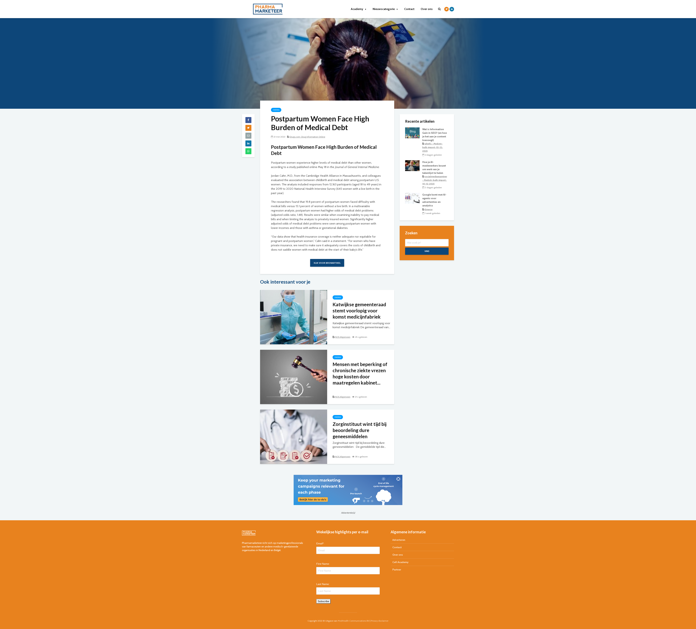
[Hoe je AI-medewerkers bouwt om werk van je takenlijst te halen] (412, 165)
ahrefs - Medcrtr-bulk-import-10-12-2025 (432, 147)
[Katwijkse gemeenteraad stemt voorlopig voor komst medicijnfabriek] (293, 317)
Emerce (428, 209)
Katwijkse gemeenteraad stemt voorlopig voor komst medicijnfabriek (359, 311)
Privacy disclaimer (379, 620)
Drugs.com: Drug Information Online (307, 136)
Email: (320, 543)
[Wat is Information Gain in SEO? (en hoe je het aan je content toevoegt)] (412, 132)
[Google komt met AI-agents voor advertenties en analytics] (412, 198)
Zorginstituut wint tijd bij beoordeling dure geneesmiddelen (359, 430)
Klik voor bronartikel (327, 262)
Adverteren (398, 539)
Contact (409, 9)
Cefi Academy (400, 562)
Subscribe (323, 601)
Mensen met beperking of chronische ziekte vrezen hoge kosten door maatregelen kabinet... (360, 373)
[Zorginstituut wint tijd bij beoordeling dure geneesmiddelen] (293, 436)
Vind (426, 251)
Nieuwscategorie (385, 9)
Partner (396, 569)
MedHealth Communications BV (353, 620)
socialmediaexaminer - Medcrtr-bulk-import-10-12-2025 (434, 180)
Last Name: (323, 584)
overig (276, 110)
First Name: (323, 563)
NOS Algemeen (342, 337)
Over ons (427, 9)
